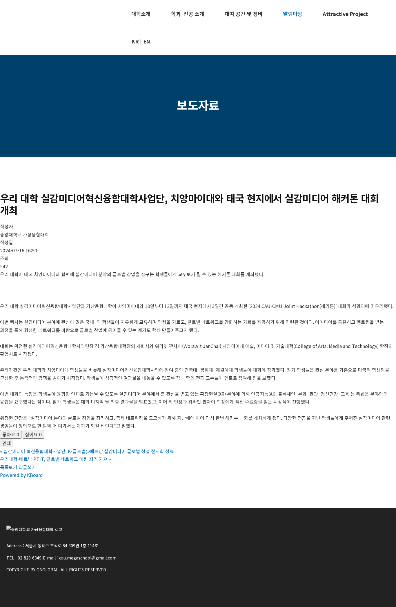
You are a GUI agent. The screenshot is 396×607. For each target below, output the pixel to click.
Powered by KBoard (21, 474)
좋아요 (10, 434)
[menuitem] (141, 14)
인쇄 (6, 443)
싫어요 (33, 434)
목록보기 (8, 467)
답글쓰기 (27, 467)
